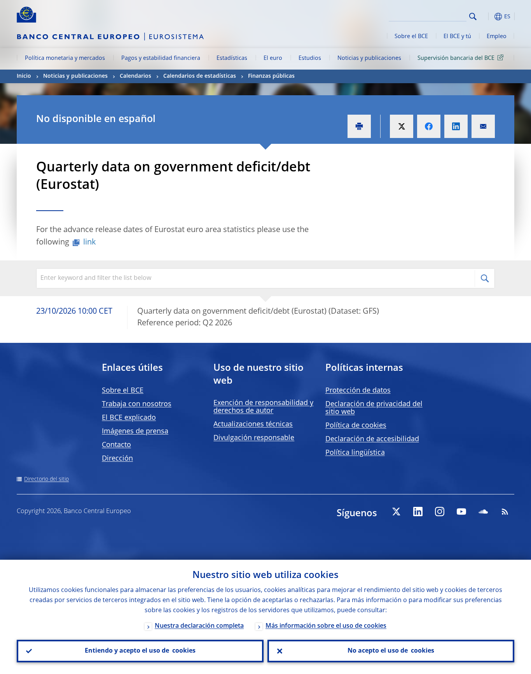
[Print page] (359, 126)
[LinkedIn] (418, 511)
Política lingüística (355, 452)
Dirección (117, 458)
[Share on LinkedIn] (456, 126)
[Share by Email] (483, 126)
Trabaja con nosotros (136, 404)
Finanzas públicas (271, 76)
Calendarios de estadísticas (199, 76)
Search (472, 16)
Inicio (24, 76)
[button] (487, 16)
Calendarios (135, 76)
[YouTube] (461, 511)
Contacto (116, 445)
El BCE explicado (129, 417)
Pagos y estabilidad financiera (160, 58)
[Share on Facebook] (428, 126)
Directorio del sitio (46, 479)
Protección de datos (358, 390)
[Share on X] (401, 126)
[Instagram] (439, 511)
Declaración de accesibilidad (372, 439)
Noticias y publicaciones (369, 58)
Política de (355, 425)
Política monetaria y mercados (65, 58)
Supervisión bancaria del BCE (455, 58)
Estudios (310, 58)
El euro (273, 58)
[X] (396, 511)
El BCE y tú (457, 36)
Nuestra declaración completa (199, 626)
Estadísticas (232, 58)
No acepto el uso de (391, 651)
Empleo (497, 36)
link (89, 242)
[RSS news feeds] (505, 511)
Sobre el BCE (411, 36)
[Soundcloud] (483, 511)
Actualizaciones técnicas (253, 424)
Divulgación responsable (253, 438)
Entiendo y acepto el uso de (140, 651)
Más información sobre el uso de (326, 626)
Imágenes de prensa (135, 431)
